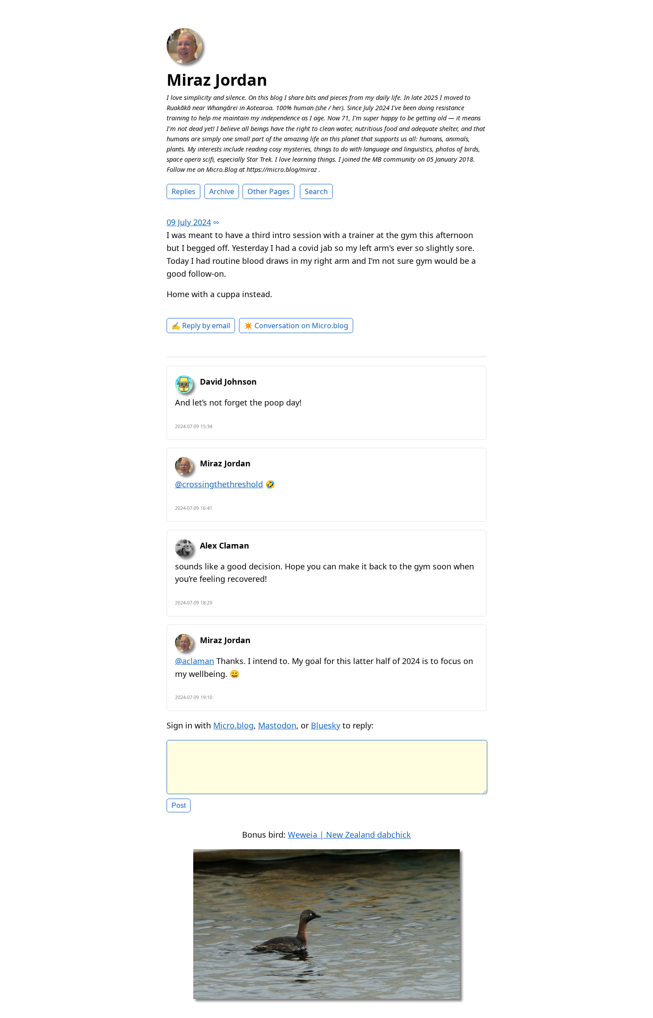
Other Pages (268, 191)
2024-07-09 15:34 (193, 426)
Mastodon (277, 725)
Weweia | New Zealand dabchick (349, 834)
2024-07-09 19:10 (193, 697)
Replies (183, 191)
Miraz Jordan (217, 80)
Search (316, 191)
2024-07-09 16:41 (193, 508)
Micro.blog (233, 725)
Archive (221, 191)
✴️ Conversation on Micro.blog (296, 325)
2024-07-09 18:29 (193, 603)
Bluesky (325, 725)
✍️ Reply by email (200, 325)
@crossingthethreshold (219, 484)
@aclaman (194, 661)
